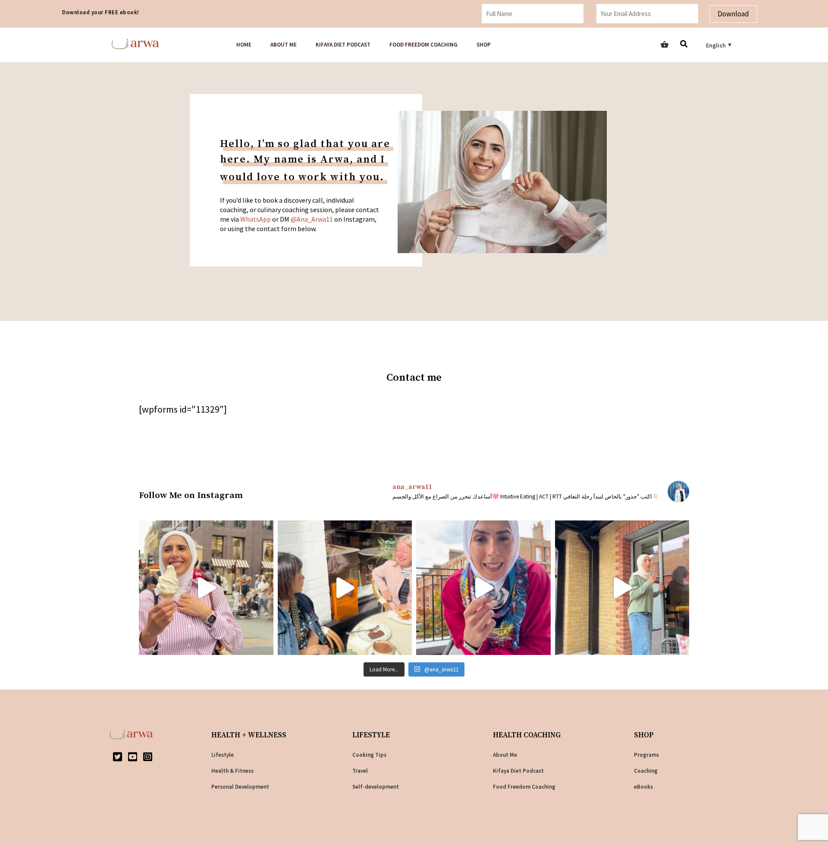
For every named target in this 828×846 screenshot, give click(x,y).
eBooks (643, 786)
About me (283, 44)
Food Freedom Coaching (423, 44)
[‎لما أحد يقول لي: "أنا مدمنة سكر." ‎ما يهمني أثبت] (206, 587)
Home (243, 44)
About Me (505, 754)
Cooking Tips (369, 754)
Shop (484, 44)
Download (733, 14)
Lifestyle (222, 754)
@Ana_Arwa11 (311, 219)
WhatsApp (255, 219)
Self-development (375, 786)
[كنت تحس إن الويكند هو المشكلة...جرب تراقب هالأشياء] (483, 587)
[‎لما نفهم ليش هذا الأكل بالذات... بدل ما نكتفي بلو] (622, 587)
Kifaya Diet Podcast (343, 44)
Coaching (646, 770)
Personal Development (240, 786)
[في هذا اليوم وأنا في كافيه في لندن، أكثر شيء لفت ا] (345, 587)
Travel (360, 770)
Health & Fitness (232, 770)
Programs (646, 754)
